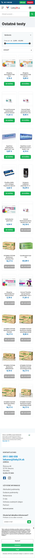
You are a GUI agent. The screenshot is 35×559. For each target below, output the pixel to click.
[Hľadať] (32, 14)
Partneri (6, 505)
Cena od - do (8, 41)
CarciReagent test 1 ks (25, 256)
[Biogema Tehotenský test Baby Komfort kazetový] (9, 282)
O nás (5, 499)
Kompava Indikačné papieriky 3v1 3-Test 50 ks (25, 185)
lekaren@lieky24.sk (13, 459)
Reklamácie (7, 496)
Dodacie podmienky (10, 492)
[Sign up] (29, 521)
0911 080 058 (10, 456)
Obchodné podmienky (11, 489)
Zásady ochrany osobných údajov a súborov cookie (18, 553)
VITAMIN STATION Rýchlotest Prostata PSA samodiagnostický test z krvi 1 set (9, 259)
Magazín (30, 2)
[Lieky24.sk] (12, 8)
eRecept (22, 2)
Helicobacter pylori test (9, 220)
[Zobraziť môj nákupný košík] (30, 7)
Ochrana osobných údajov (13, 502)
